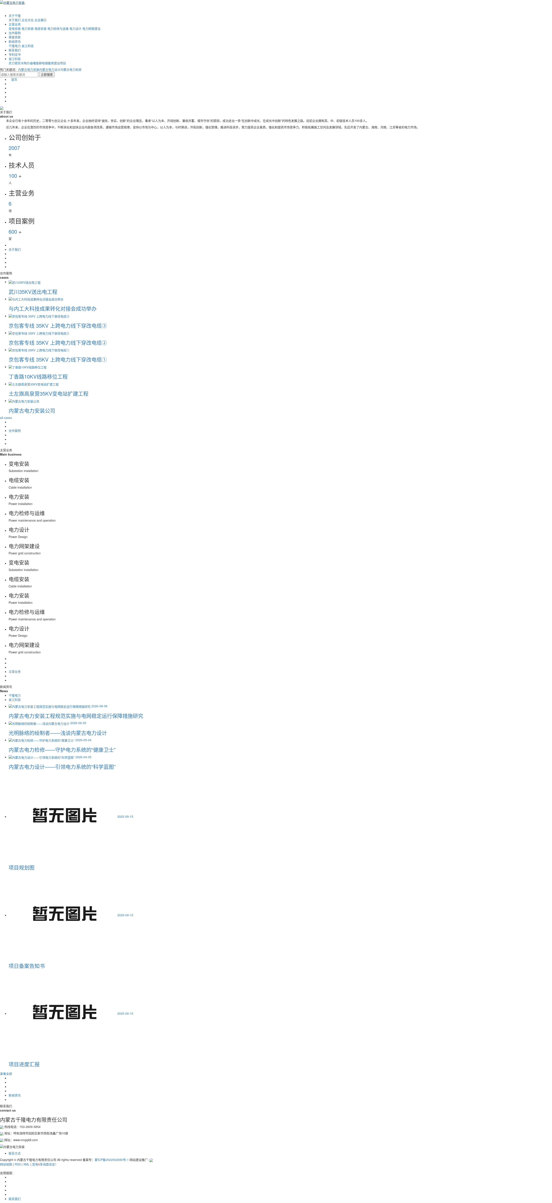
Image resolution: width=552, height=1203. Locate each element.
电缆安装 (40, 28)
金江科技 (28, 46)
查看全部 (6, 1073)
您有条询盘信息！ (45, 1164)
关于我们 (15, 20)
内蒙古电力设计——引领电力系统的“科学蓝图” (62, 766)
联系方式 (15, 1153)
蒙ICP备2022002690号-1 (112, 1159)
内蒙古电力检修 (71, 69)
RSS (18, 1164)
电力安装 (28, 28)
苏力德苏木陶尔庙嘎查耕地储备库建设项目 (37, 63)
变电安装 (15, 28)
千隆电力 (15, 46)
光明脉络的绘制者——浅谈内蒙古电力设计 (58, 732)
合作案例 (15, 33)
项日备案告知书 (27, 965)
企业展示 (40, 20)
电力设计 (75, 28)
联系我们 (15, 50)
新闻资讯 (15, 41)
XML (26, 1164)
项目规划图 (21, 867)
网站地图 (6, 1164)
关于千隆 (15, 15)
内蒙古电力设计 (49, 69)
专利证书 (15, 54)
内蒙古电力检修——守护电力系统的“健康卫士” (62, 749)
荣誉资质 (15, 37)
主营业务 (15, 24)
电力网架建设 (91, 28)
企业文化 (28, 20)
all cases (6, 417)
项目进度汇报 (24, 1064)
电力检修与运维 (58, 28)
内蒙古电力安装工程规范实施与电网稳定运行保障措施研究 (76, 715)
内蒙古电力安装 (28, 69)
